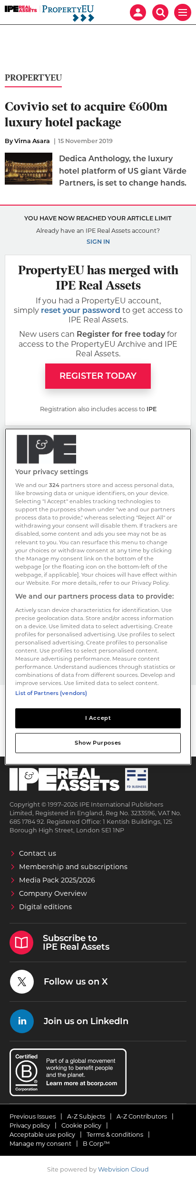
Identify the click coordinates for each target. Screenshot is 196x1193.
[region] (98, 596)
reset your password (80, 310)
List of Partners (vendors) (51, 693)
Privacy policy (30, 1125)
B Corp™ (96, 1143)
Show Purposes (98, 742)
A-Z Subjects (86, 1116)
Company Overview (53, 893)
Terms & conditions (115, 1134)
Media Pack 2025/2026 (57, 880)
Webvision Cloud (123, 1169)
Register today (98, 376)
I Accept (98, 718)
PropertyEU (33, 78)
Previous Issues (33, 1116)
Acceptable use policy (42, 1134)
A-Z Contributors (142, 1116)
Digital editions (45, 907)
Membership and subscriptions (73, 866)
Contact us (37, 853)
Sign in (98, 241)
